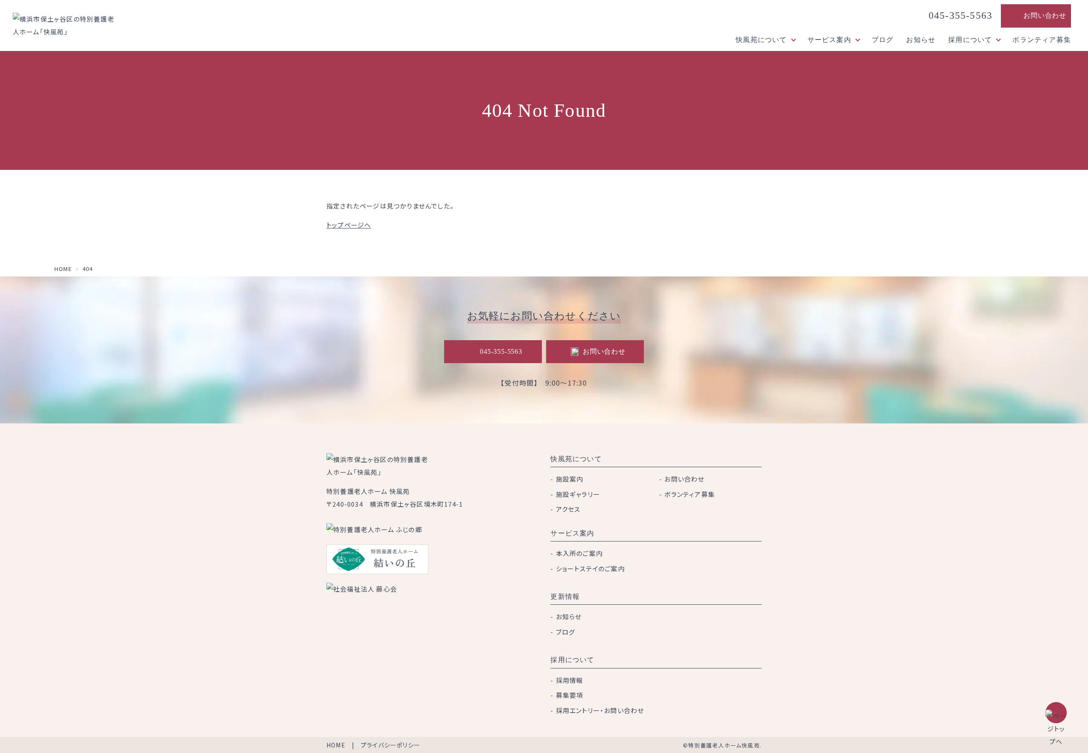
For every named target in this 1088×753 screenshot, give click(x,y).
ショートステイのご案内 (590, 568)
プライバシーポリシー (390, 745)
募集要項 (570, 695)
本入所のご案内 (579, 553)
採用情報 (570, 680)
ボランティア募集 (1041, 39)
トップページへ (348, 224)
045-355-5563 (960, 15)
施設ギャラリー (578, 494)
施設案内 (570, 478)
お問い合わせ (1044, 15)
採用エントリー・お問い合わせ (600, 710)
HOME (336, 745)
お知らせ (920, 39)
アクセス (568, 509)
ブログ (883, 39)
